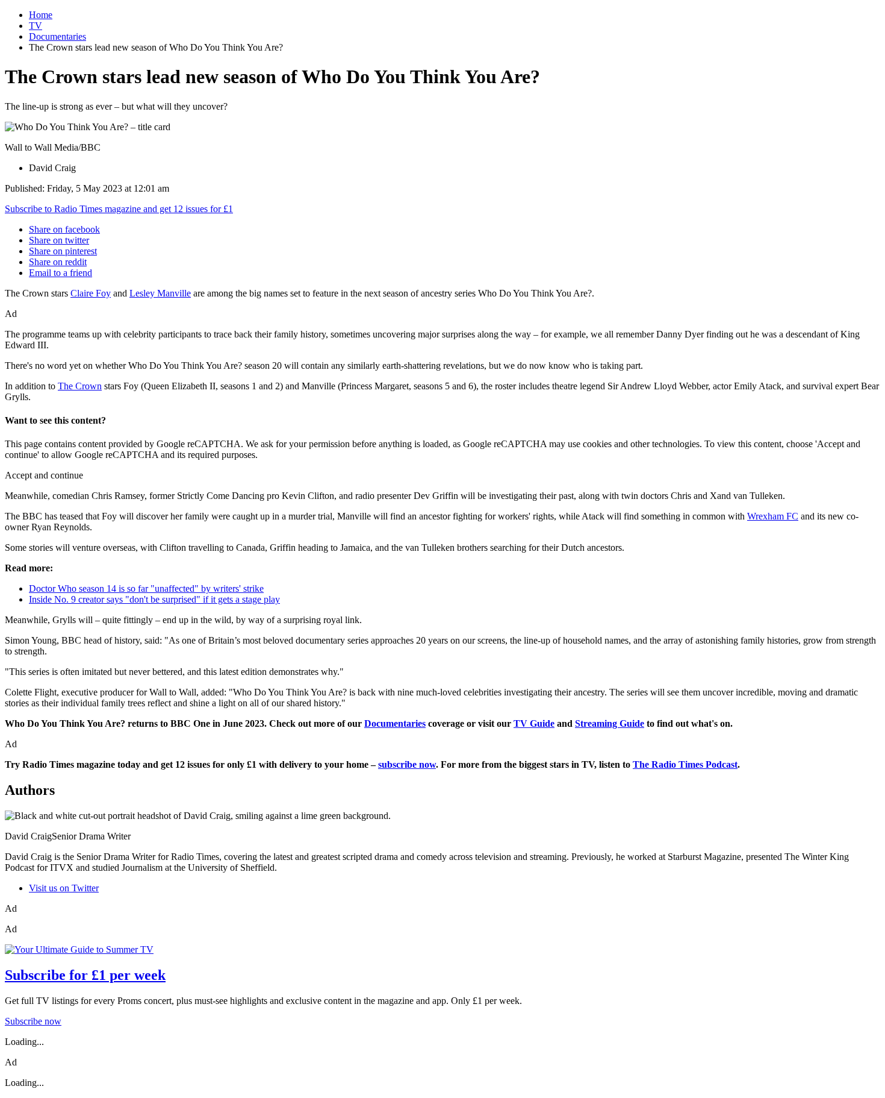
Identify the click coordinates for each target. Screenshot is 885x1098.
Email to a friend (60, 273)
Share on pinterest (63, 251)
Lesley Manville (160, 293)
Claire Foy (90, 293)
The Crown (80, 386)
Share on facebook (64, 229)
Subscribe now (33, 1021)
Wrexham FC (772, 516)
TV (35, 25)
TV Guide (534, 723)
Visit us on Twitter (64, 888)
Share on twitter (59, 240)
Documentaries (57, 36)
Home (40, 15)
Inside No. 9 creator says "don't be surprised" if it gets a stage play (154, 599)
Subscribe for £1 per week (85, 975)
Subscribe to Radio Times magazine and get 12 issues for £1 (119, 209)
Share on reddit (58, 262)
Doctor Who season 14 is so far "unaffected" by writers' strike (146, 588)
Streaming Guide (609, 723)
